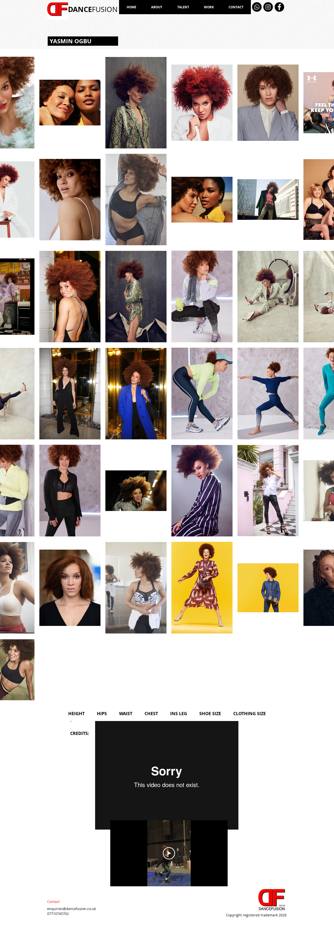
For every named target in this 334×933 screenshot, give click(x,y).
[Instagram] (268, 7)
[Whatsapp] (257, 7)
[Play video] (169, 853)
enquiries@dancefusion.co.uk (71, 908)
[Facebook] (279, 7)
